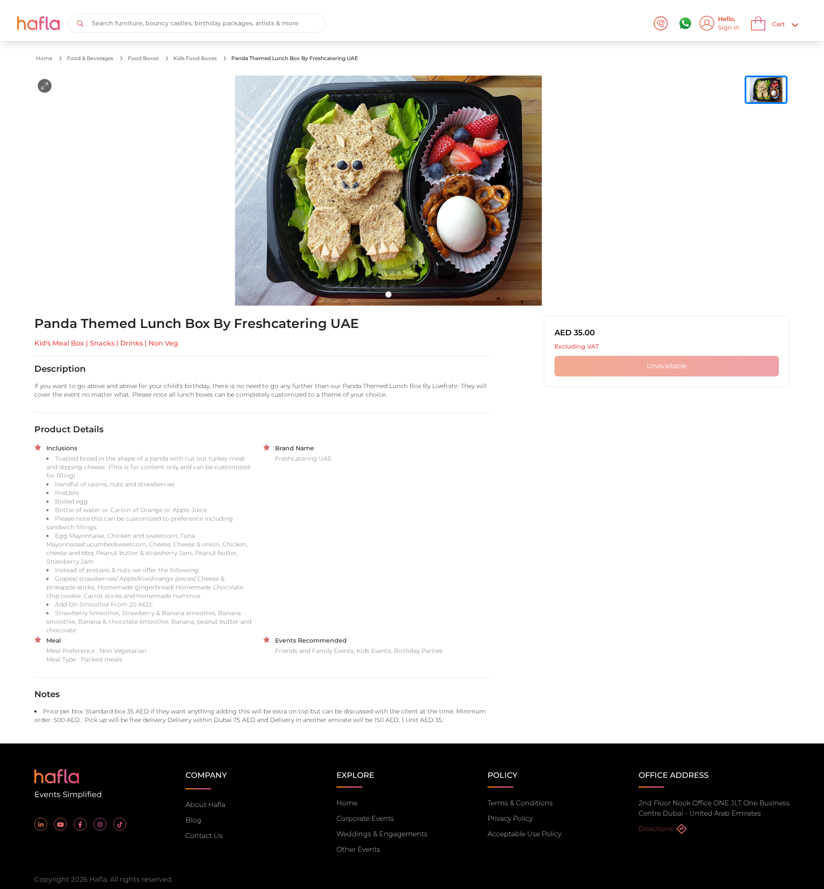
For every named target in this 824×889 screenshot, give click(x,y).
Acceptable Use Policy (524, 834)
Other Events (358, 849)
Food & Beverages (90, 58)
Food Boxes (143, 58)
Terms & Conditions (520, 803)
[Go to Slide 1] (388, 294)
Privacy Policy (510, 818)
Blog (193, 820)
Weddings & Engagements (381, 834)
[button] (388, 191)
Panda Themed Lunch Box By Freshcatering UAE (294, 58)
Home (44, 58)
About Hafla (205, 805)
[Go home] (56, 775)
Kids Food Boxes (195, 58)
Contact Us (204, 835)
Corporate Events (365, 818)
